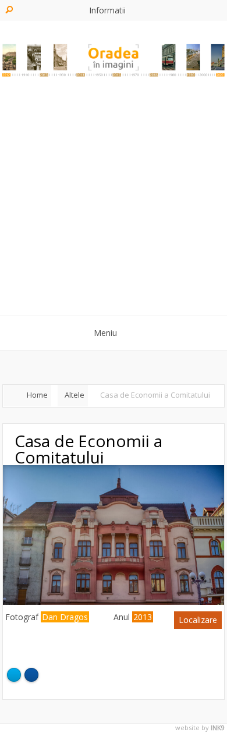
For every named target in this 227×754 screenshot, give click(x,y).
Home (37, 395)
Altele (74, 395)
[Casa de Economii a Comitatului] (113, 601)
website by (200, 728)
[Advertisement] (113, 199)
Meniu (105, 332)
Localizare (198, 619)
